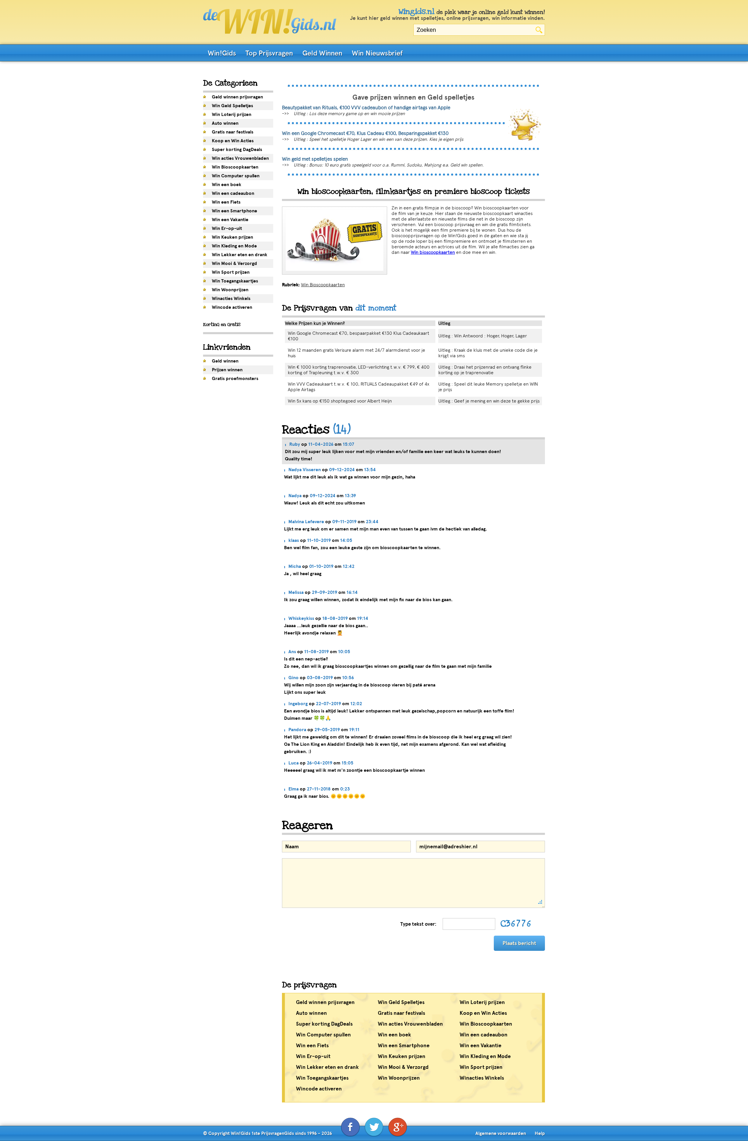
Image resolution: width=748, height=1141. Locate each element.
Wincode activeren (232, 307)
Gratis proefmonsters (235, 379)
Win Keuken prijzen (232, 237)
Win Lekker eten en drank (239, 255)
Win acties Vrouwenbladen (240, 158)
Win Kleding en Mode (234, 246)
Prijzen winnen (227, 370)
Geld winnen (225, 361)
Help (540, 1133)
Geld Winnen (322, 53)
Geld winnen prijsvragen (237, 97)
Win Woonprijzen (230, 290)
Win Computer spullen (235, 176)
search (539, 29)
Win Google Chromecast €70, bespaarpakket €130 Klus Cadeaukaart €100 (358, 335)
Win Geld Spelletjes (232, 106)
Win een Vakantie (230, 220)
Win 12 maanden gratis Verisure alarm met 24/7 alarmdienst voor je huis (356, 352)
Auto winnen (225, 123)
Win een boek (226, 185)
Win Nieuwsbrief (377, 53)
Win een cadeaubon (233, 193)
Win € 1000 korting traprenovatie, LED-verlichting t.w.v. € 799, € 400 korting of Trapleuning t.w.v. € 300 (359, 369)
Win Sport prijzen (231, 272)
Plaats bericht (519, 943)
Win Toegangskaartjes (235, 281)
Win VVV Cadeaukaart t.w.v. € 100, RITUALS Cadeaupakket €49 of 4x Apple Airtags (358, 386)
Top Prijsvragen (269, 53)
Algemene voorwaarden (500, 1133)
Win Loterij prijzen (231, 114)
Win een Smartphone (234, 211)
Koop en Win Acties (233, 141)
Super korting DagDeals (237, 149)
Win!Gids (222, 53)
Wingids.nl (417, 12)
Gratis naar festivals (232, 132)
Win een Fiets (226, 202)
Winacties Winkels (231, 298)
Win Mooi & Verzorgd (234, 263)
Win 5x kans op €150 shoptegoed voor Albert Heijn (340, 401)
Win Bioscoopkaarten (235, 167)
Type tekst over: (418, 924)
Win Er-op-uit (227, 228)
